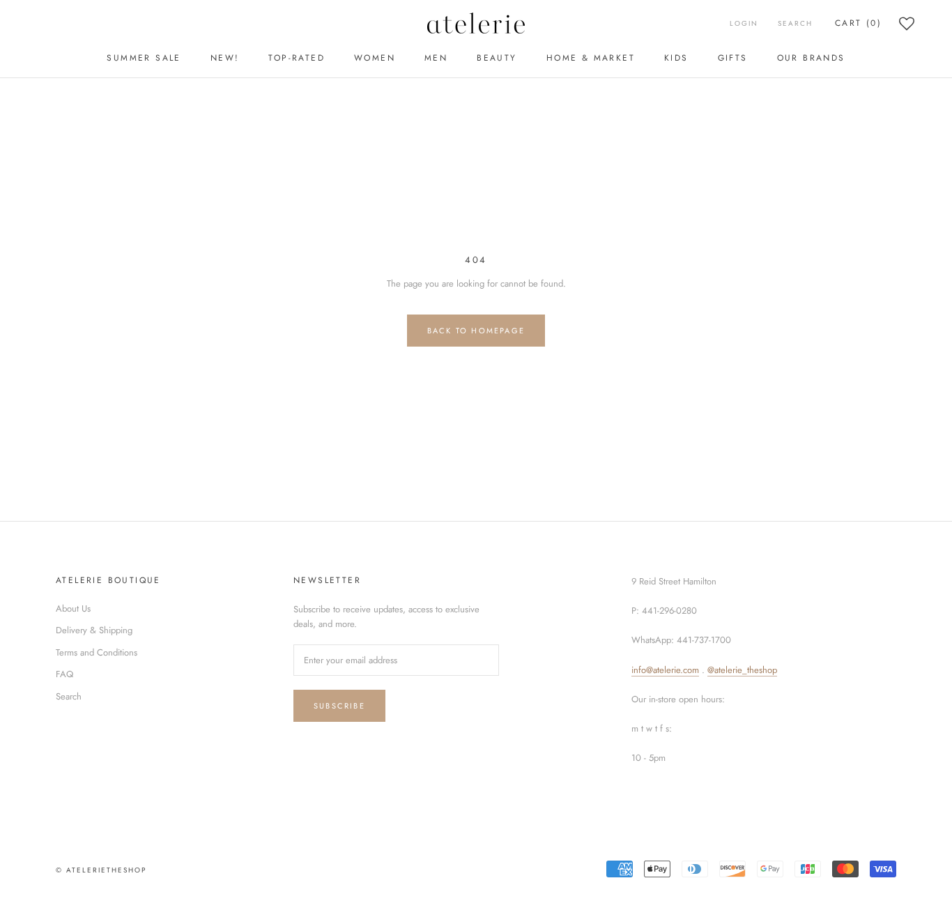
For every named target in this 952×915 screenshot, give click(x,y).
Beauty (496, 58)
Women (374, 58)
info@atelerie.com (665, 669)
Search (795, 23)
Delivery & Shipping (94, 630)
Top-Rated (296, 58)
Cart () (858, 23)
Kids (676, 58)
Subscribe (339, 705)
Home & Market (590, 58)
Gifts (733, 58)
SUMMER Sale (144, 58)
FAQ (64, 674)
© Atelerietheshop (101, 870)
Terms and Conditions (96, 652)
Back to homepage (476, 330)
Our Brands (811, 58)
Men (435, 58)
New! (225, 58)
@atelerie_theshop (742, 669)
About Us (73, 608)
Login (744, 23)
